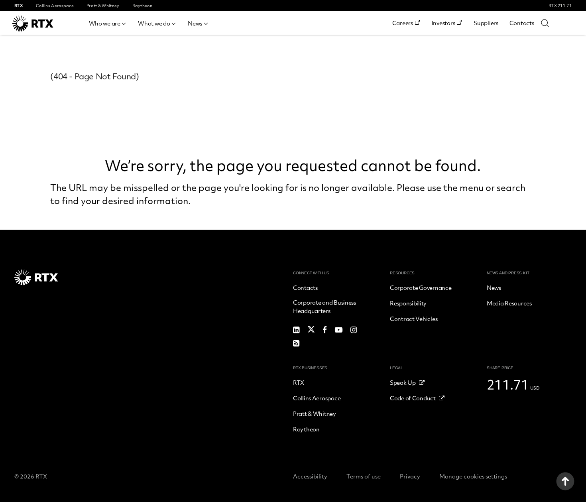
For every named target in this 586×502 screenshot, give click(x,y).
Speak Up (403, 382)
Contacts (521, 23)
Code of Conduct (413, 398)
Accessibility (310, 476)
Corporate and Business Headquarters (324, 306)
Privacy (410, 476)
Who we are (104, 23)
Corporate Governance (420, 287)
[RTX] (44, 23)
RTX (298, 382)
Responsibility (408, 303)
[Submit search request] (545, 23)
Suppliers (486, 23)
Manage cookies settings (473, 476)
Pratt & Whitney (314, 413)
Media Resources (509, 303)
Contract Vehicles (413, 319)
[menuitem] (108, 22)
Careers (402, 23)
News (195, 23)
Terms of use (363, 476)
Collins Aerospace (316, 398)
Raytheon (306, 429)
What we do (154, 23)
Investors (443, 23)
